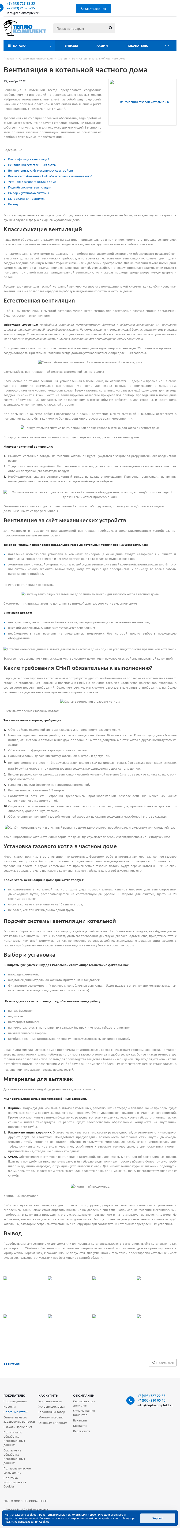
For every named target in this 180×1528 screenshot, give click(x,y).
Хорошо (157, 1518)
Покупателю (137, 46)
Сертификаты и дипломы (84, 1403)
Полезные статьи (16, 1412)
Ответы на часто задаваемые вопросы (19, 1419)
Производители (15, 1401)
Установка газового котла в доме (32, 182)
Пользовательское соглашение (17, 1470)
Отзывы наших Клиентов (84, 1413)
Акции (102, 46)
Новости (10, 1406)
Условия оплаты (50, 1401)
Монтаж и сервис (50, 1417)
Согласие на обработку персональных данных (14, 1456)
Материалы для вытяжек (26, 198)
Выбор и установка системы (28, 193)
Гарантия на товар (51, 1412)
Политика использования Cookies (15, 1482)
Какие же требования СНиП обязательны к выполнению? (50, 176)
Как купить (48, 1395)
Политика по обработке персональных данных (14, 1438)
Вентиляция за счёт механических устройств (40, 170)
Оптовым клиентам (52, 1423)
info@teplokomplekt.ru (23, 13)
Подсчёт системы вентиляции (30, 187)
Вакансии (80, 1420)
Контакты (80, 1426)
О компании (83, 1395)
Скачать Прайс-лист (18, 1427)
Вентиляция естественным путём (32, 165)
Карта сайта (81, 1431)
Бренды (71, 46)
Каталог (20, 46)
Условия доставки (51, 1406)
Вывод (13, 204)
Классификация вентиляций (28, 159)
